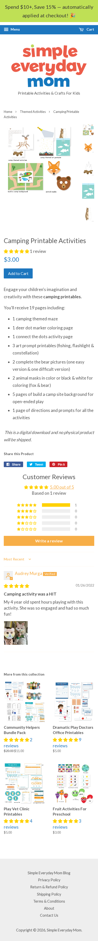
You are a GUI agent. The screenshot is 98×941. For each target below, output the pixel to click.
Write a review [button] (49, 540)
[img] (16, 586)
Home (8, 112)
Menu (15, 29)
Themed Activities (33, 112)
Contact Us (49, 915)
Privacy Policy (49, 880)
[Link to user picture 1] (16, 633)
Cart (90, 29)
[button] (17, 251)
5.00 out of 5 (62, 487)
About (49, 908)
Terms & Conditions (49, 901)
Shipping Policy (49, 894)
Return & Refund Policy (49, 887)
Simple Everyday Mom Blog (49, 873)
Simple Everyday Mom (64, 930)
